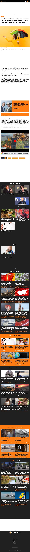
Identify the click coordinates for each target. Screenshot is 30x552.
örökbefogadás (25, 410)
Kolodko (2, 457)
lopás (4, 475)
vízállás (8, 504)
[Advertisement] (15, 60)
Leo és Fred (8, 457)
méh (7, 410)
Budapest (25, 457)
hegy (3, 396)
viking (1, 382)
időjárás (2, 286)
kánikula (5, 286)
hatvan (9, 475)
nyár (8, 331)
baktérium (17, 505)
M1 (24, 475)
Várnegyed (17, 457)
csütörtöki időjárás (25, 301)
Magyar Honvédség (18, 475)
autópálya (27, 475)
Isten (16, 382)
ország (18, 364)
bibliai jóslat (21, 396)
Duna (1, 489)
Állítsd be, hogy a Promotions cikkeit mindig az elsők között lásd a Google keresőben (16, 153)
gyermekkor (21, 410)
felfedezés (9, 382)
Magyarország (20, 316)
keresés (6, 489)
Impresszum (13, 541)
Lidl (15, 504)
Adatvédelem (13, 542)
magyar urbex (3, 442)
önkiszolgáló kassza (23, 489)
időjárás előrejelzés (21, 331)
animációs (20, 350)
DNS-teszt (17, 410)
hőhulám (16, 317)
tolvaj (1, 475)
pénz (3, 364)
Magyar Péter (20, 317)
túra (1, 396)
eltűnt (4, 489)
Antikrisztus (25, 396)
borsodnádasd (9, 442)
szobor (5, 457)
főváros (20, 364)
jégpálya (6, 475)
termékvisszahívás (20, 504)
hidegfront (9, 301)
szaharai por (6, 302)
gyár (6, 442)
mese (18, 350)
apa (5, 396)
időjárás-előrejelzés (10, 286)
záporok (20, 302)
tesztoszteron (21, 382)
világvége (17, 396)
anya (10, 410)
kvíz (1, 350)
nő (8, 410)
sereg (23, 475)
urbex (24, 442)
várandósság (3, 411)
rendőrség (12, 475)
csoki (24, 504)
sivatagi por (5, 287)
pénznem (5, 364)
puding (26, 504)
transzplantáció (3, 410)
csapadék (2, 505)
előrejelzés (5, 331)
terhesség (7, 411)
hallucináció (26, 382)
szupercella (17, 287)
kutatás (6, 382)
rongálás (12, 457)
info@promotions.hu (15, 535)
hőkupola (24, 316)
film (23, 350)
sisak (3, 382)
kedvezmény (17, 490)
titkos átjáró (21, 457)
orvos (18, 382)
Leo (10, 457)
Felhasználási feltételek (15, 539)
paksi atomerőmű (4, 504)
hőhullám (5, 317)
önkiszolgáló (17, 489)
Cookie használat (14, 543)
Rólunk (13, 540)
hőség (2, 287)
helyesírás (3, 350)
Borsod (16, 442)
